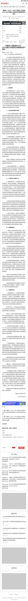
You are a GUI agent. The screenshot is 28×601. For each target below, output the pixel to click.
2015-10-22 (15, 16)
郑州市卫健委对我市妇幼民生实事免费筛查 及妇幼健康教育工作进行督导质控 (14, 539)
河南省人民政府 (7, 16)
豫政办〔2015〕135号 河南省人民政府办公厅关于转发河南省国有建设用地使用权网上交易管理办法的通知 (13, 418)
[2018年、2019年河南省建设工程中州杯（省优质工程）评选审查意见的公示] (5, 465)
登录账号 (10, 435)
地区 (7, 6)
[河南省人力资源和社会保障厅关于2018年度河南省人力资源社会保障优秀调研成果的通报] (5, 479)
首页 (2, 6)
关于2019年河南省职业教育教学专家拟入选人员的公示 (17, 485)
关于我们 (11, 594)
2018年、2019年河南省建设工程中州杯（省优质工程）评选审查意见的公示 (17, 465)
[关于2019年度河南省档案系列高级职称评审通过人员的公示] (5, 459)
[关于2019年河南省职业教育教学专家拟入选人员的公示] (5, 486)
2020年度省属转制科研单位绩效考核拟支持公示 (14, 516)
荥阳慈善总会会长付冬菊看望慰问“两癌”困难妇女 (14, 533)
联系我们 (16, 594)
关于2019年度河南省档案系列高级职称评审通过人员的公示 (17, 458)
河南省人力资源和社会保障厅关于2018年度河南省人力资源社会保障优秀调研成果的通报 (17, 479)
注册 (27, 0)
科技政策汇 (7, 3)
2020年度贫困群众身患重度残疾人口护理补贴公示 (14, 528)
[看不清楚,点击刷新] (13, 447)
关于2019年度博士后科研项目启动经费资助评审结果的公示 (17, 471)
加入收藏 (13, 18)
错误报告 (17, 18)
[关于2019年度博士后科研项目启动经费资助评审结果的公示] (5, 472)
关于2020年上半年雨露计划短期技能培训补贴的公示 (14, 522)
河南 (5, 6)
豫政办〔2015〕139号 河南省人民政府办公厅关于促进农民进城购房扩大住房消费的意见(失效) (13, 412)
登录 (23, 0)
